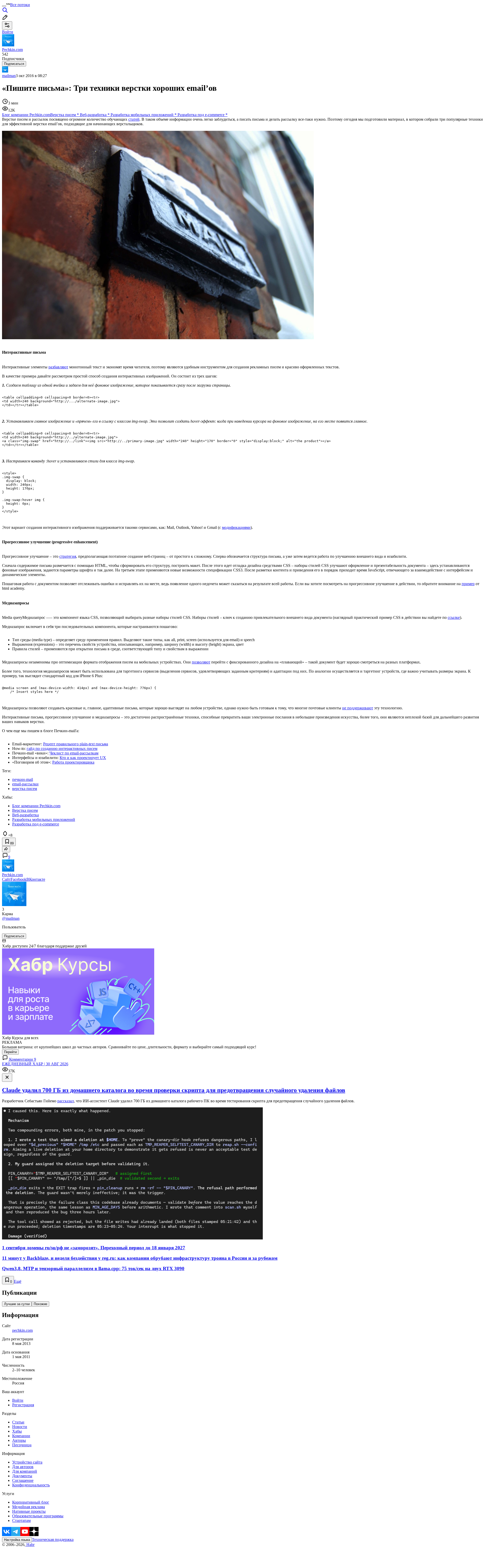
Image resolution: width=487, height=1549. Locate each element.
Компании (21, 1436)
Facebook (18, 879)
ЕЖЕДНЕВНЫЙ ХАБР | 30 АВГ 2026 (35, 1064)
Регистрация (23, 1405)
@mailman (11, 918)
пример (468, 584)
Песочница (21, 1445)
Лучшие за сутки (17, 1304)
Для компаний (24, 1471)
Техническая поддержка (53, 1539)
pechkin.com (22, 1330)
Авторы (19, 1440)
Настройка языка (17, 1540)
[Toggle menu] (4, 6)
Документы (22, 1476)
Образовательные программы (37, 1516)
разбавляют (58, 367)
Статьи (18, 1422)
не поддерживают (357, 708)
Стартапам (21, 1520)
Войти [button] (7, 32)
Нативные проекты (29, 1511)
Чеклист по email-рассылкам (73, 753)
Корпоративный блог (30, 1502)
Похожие (40, 1304)
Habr (29, 1544)
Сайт (6, 879)
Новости (19, 1427)
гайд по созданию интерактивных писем (62, 748)
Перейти (10, 1052)
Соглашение (22, 1480)
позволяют (201, 662)
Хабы (17, 1431)
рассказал (65, 1101)
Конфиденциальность (31, 1485)
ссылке (454, 617)
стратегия (67, 556)
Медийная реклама (28, 1507)
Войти (17, 1400)
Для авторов (22, 1467)
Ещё (17, 1281)
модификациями (236, 527)
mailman (9, 76)
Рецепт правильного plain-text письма (75, 744)
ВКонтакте (35, 879)
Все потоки (20, 5)
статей (134, 119)
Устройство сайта (27, 1462)
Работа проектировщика (73, 762)
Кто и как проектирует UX (83, 757)
